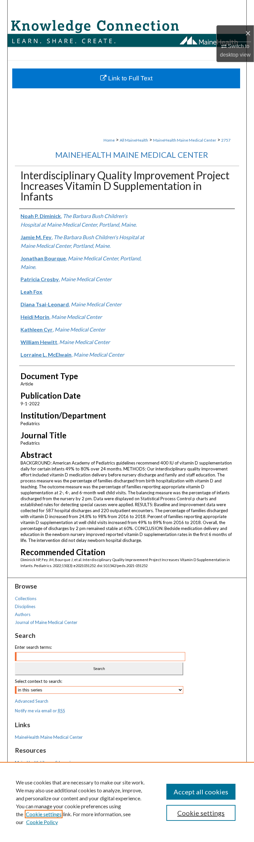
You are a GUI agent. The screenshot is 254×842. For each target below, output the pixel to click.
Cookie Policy (42, 822)
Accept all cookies (201, 792)
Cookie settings (44, 814)
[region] (127, 802)
